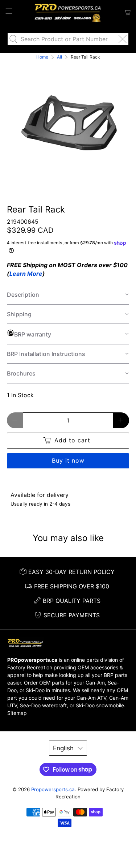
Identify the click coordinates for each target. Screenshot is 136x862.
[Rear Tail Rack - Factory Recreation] (68, 122)
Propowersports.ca (53, 789)
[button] (68, 295)
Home (42, 57)
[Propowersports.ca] (68, 12)
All (59, 57)
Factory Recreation (29, 667)
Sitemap (17, 713)
